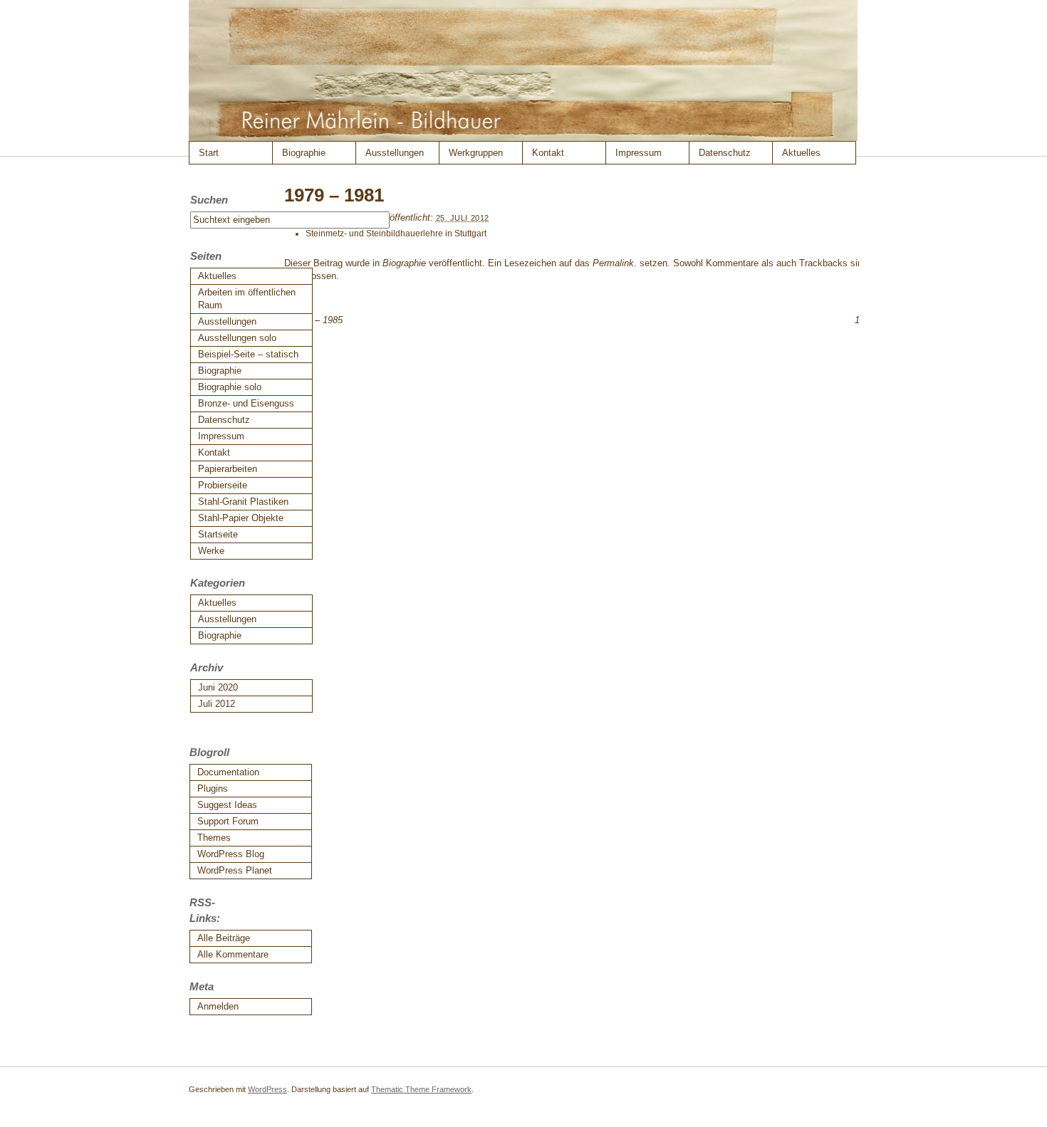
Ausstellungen (394, 152)
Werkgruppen (476, 152)
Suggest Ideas (227, 805)
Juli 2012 (216, 703)
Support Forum (228, 821)
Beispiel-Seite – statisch (248, 354)
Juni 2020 (218, 687)
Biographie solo (229, 387)
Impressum (638, 152)
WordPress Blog (230, 854)
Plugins (212, 788)
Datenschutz (725, 152)
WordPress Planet (234, 870)
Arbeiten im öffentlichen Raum (247, 298)
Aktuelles (801, 152)
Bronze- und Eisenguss (246, 403)
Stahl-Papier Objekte (240, 518)
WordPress (267, 1089)
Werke (211, 550)
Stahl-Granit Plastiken (243, 501)
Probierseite (222, 485)
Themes (214, 837)
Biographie (303, 152)
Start (209, 152)
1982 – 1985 (313, 320)
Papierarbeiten (227, 468)
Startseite (218, 534)
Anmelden (218, 1006)
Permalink (613, 263)
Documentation (228, 772)
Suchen (209, 200)
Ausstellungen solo (237, 337)
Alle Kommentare (233, 954)
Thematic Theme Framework (421, 1089)
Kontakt (548, 152)
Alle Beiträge (223, 938)
